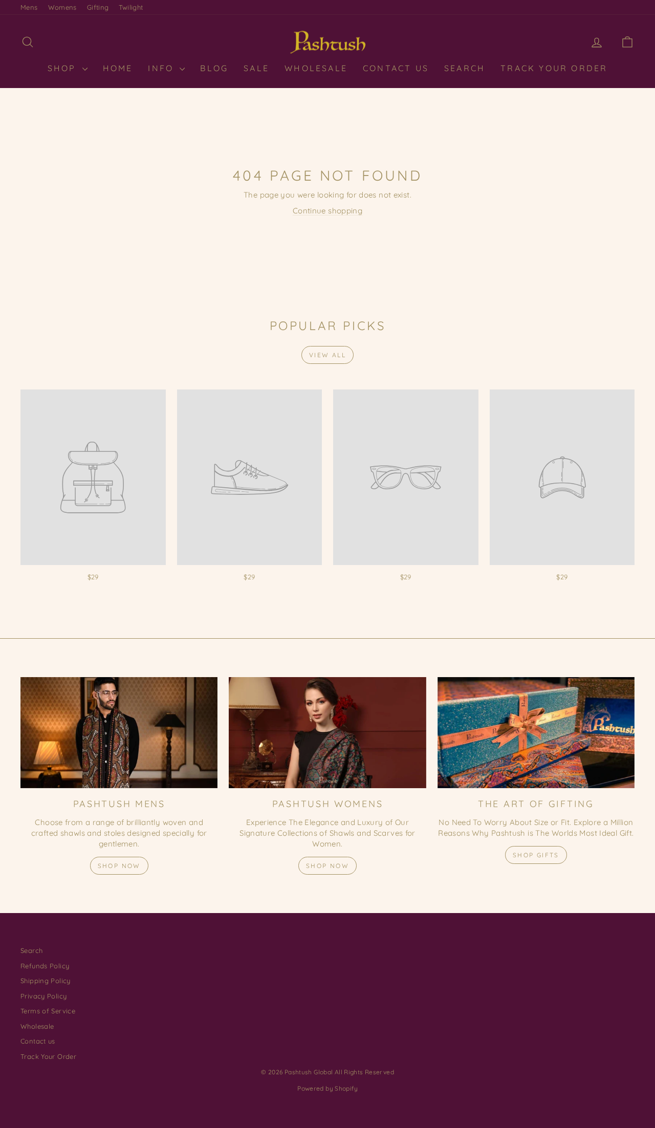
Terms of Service (47, 1011)
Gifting (98, 7)
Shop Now (119, 866)
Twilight (131, 7)
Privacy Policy (43, 996)
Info (162, 68)
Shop (64, 68)
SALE (256, 68)
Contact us (37, 1041)
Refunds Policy (44, 966)
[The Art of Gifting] (536, 732)
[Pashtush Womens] (327, 732)
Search (464, 68)
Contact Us (396, 68)
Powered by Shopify (327, 1088)
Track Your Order (553, 68)
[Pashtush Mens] (118, 732)
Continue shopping (327, 210)
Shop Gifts (536, 855)
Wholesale (316, 68)
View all (327, 355)
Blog (214, 68)
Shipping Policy (45, 981)
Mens (29, 7)
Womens (62, 7)
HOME (118, 68)
